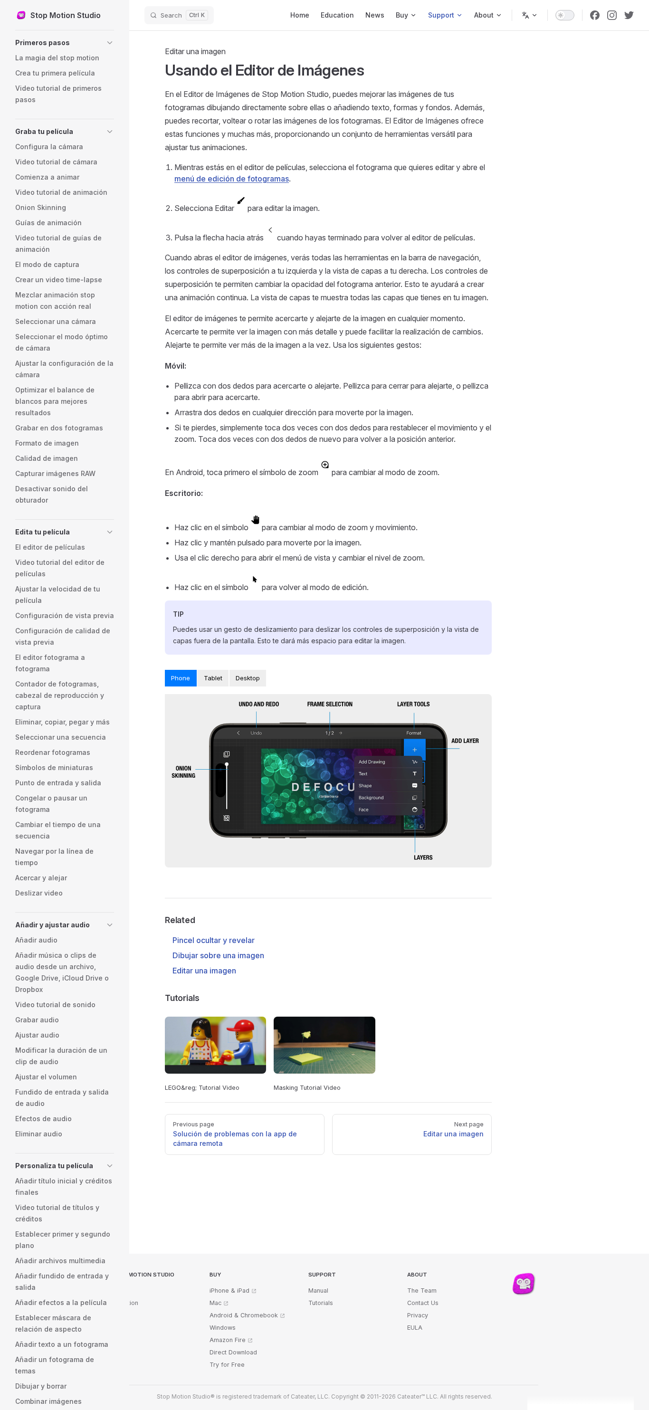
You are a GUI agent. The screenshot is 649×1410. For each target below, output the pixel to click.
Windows (223, 1327)
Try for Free (227, 1364)
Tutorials (320, 1302)
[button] (64, 42)
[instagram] (611, 15)
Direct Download (233, 1352)
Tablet (213, 678)
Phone (180, 678)
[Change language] (530, 15)
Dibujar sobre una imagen (218, 955)
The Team (422, 1290)
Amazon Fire (228, 1339)
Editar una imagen (204, 970)
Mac (215, 1302)
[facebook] (594, 15)
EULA (414, 1327)
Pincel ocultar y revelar (213, 940)
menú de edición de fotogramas (231, 178)
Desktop (248, 678)
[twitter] (629, 15)
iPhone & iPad (229, 1290)
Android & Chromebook (244, 1315)
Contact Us (423, 1302)
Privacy (417, 1315)
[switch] (564, 15)
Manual (318, 1290)
